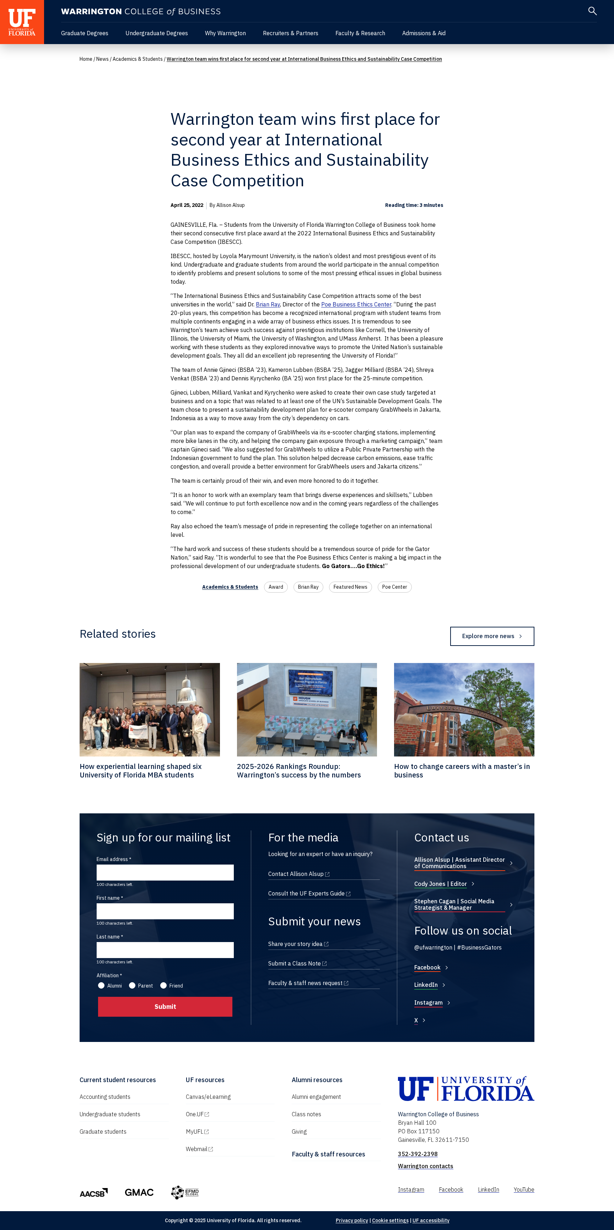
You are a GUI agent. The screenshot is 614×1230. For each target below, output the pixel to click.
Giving (299, 1131)
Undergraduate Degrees (156, 33)
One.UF (225, 1114)
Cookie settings (390, 1220)
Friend (176, 986)
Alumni (114, 986)
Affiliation (108, 975)
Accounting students (105, 1096)
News (102, 59)
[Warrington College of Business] (140, 12)
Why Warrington (225, 33)
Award (276, 587)
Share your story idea (324, 943)
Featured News (350, 587)
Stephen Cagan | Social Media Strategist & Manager (454, 904)
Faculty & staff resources (328, 1154)
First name (108, 898)
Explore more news (488, 636)
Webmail (227, 1149)
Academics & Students (138, 59)
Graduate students (103, 1131)
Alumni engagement (316, 1096)
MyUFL (225, 1131)
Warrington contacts (425, 1166)
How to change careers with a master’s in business (462, 770)
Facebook (427, 967)
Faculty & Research (360, 33)
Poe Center (394, 587)
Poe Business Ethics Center (356, 304)
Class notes (306, 1114)
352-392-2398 (418, 1153)
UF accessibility (431, 1220)
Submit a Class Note (324, 963)
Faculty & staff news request (324, 982)
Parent (145, 986)
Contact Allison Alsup (324, 873)
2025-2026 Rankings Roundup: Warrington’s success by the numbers (299, 770)
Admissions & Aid (424, 33)
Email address (112, 859)
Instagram (428, 1002)
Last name (108, 937)
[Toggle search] (592, 11)
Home (86, 59)
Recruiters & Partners (290, 33)
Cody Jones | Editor (440, 883)
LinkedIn (426, 984)
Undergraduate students (110, 1114)
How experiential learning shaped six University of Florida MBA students (141, 770)
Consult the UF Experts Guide (324, 893)
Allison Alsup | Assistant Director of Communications (459, 863)
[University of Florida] (22, 22)
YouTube (524, 1189)
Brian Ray (268, 304)
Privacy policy (352, 1220)
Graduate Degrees (84, 33)
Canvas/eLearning (208, 1096)
